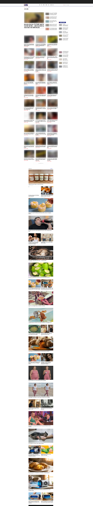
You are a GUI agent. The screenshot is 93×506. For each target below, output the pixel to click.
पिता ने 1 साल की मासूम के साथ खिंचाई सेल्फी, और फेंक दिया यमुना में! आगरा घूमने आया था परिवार (29, 133)
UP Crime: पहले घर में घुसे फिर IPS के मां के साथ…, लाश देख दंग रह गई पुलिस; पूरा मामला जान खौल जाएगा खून (41, 121)
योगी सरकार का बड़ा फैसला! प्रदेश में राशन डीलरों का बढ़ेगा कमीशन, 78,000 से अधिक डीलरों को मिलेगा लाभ (41, 96)
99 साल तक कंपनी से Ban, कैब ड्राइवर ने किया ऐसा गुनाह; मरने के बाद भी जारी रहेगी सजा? (29, 121)
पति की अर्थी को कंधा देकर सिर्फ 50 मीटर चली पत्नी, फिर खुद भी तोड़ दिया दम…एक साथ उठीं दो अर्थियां (41, 109)
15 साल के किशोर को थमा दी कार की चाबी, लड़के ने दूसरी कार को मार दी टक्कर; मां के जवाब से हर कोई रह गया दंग (53, 18)
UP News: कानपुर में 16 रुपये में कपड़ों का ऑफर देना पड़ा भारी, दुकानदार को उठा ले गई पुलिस (52, 108)
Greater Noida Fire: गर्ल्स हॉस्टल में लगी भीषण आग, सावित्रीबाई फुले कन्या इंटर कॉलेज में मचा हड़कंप (52, 83)
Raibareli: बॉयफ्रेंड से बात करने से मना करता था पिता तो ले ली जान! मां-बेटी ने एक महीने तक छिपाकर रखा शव (41, 159)
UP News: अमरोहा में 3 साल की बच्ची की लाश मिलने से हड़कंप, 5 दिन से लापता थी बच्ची (53, 21)
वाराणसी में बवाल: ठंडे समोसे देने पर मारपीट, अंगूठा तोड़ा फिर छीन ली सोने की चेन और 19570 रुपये (52, 70)
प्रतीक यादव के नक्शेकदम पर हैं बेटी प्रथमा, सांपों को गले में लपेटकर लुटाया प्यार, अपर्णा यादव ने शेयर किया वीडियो (41, 70)
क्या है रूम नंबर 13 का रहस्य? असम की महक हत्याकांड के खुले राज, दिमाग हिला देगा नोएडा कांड (29, 159)
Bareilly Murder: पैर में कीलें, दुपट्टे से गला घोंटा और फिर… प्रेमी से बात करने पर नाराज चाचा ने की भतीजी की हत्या (34, 26)
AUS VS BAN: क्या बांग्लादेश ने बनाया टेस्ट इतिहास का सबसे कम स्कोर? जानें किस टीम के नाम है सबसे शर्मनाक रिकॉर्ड (65, 59)
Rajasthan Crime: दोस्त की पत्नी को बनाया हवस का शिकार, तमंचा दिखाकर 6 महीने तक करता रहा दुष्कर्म (65, 28)
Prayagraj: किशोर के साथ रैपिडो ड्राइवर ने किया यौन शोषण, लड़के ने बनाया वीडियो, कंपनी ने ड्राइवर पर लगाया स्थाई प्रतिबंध (52, 134)
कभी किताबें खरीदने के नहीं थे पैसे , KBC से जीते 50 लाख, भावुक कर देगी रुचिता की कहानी (65, 52)
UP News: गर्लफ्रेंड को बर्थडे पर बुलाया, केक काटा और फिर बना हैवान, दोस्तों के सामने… (52, 95)
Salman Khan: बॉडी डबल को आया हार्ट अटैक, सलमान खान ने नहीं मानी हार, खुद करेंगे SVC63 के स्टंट (65, 56)
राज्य (26, 7)
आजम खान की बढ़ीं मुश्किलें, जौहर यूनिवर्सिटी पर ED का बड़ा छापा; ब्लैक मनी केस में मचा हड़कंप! (29, 70)
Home (24, 7)
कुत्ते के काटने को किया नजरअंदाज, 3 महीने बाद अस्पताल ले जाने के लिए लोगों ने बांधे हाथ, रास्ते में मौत (52, 58)
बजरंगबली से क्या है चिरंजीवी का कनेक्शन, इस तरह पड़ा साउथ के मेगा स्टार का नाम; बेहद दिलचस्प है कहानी (65, 39)
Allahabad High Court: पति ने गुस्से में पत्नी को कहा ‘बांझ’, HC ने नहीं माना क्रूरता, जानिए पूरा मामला (29, 147)
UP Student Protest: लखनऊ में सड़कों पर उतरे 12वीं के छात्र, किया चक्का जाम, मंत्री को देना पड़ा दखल (52, 159)
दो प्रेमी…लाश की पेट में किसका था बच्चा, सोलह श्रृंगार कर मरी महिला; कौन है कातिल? (52, 121)
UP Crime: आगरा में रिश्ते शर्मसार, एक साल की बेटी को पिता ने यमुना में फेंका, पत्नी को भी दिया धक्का (52, 147)
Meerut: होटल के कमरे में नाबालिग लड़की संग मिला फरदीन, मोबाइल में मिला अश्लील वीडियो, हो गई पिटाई (41, 83)
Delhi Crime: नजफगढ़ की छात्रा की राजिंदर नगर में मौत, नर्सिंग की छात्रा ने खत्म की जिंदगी (65, 36)
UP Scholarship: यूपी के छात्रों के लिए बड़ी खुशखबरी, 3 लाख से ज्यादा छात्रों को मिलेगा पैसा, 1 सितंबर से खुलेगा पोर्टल (29, 45)
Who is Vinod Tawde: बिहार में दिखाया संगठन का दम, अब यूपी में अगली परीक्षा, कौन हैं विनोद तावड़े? (28, 83)
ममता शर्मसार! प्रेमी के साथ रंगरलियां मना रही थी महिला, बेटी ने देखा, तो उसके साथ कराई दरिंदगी (41, 146)
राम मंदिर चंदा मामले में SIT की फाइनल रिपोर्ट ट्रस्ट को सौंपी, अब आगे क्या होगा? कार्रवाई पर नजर (29, 96)
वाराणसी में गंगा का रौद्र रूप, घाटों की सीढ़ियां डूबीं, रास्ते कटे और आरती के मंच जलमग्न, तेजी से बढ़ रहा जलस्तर (53, 25)
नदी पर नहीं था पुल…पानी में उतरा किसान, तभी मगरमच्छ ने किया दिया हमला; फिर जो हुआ (40, 57)
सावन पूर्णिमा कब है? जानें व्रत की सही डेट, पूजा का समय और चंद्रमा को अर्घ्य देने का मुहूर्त (65, 66)
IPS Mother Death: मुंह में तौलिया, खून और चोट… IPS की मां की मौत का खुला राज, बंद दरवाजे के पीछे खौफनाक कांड (29, 109)
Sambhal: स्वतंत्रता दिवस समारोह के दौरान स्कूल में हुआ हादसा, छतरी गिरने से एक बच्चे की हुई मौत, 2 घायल (41, 134)
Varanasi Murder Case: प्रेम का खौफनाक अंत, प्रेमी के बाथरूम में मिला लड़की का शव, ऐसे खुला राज (52, 45)
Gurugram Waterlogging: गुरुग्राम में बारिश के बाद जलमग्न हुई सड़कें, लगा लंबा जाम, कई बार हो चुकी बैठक (65, 25)
